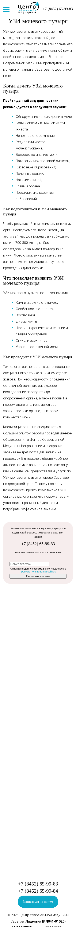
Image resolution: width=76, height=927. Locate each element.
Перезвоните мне (38, 576)
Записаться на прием (38, 901)
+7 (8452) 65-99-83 (38, 543)
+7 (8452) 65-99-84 (38, 891)
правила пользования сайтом (38, 571)
